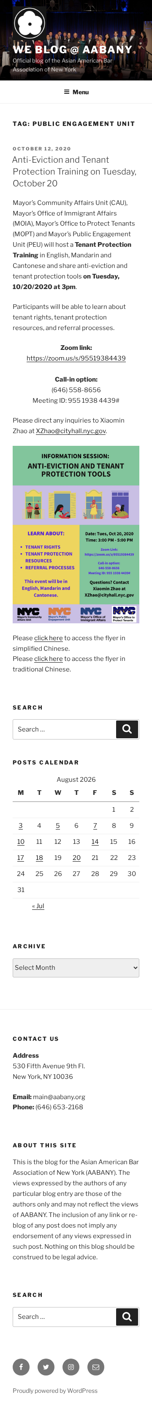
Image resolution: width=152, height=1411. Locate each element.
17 (20, 858)
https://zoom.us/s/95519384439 (76, 358)
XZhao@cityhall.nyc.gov (71, 431)
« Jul (38, 906)
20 (77, 858)
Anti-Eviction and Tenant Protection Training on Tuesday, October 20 (74, 171)
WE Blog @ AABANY (73, 50)
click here (48, 638)
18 (39, 858)
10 (20, 842)
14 (95, 842)
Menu (81, 92)
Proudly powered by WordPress (55, 1390)
